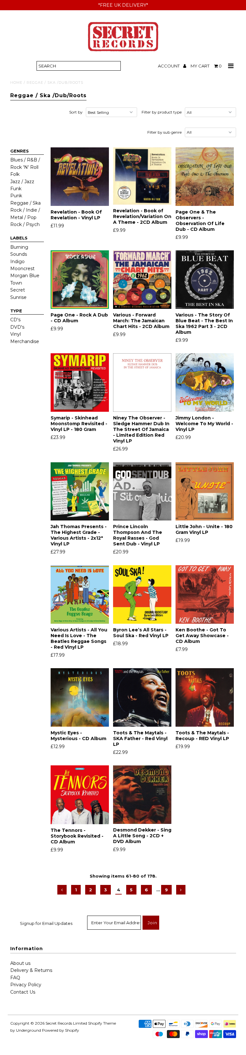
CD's (15, 320)
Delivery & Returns (31, 970)
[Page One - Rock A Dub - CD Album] (80, 279)
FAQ (15, 978)
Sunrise (18, 297)
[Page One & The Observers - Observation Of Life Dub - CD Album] (205, 176)
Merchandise (24, 341)
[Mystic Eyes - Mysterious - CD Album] (80, 697)
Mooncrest (22, 268)
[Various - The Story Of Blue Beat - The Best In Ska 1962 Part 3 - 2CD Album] (205, 279)
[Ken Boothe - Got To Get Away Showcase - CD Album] (205, 594)
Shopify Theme (102, 1023)
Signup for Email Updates (46, 923)
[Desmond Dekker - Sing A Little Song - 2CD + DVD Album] (142, 794)
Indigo (17, 261)
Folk (15, 174)
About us (20, 963)
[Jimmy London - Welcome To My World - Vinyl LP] (205, 382)
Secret (17, 290)
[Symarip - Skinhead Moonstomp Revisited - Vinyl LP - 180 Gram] (80, 382)
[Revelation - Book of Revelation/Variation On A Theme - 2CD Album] (142, 176)
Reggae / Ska (25, 203)
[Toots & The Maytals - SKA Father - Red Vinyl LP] (142, 697)
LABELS (19, 237)
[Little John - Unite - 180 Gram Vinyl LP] (205, 491)
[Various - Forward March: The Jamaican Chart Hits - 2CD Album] (142, 279)
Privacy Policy (25, 985)
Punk (16, 196)
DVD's (17, 327)
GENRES (19, 150)
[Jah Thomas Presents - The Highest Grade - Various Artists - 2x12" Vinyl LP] (80, 491)
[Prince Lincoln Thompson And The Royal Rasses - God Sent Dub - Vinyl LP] (142, 491)
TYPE (16, 310)
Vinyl (15, 334)
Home (16, 82)
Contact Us (22, 992)
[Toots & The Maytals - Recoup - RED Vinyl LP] (205, 697)
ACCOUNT (169, 65)
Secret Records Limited (66, 1023)
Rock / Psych (25, 224)
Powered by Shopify (60, 1030)
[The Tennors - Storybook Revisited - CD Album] (80, 794)
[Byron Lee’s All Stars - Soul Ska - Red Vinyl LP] (142, 594)
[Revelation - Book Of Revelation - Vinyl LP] (80, 176)
